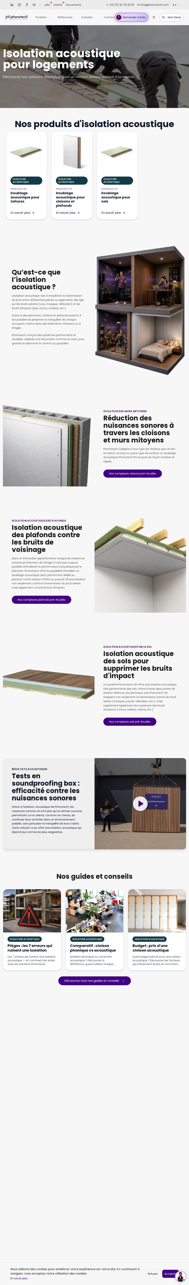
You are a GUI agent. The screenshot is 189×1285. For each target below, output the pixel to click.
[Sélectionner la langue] (176, 5)
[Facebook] (26, 4)
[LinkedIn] (12, 4)
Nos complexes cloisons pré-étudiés (132, 473)
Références (65, 17)
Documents (73, 5)
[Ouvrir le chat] (180, 1276)
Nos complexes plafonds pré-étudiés (41, 600)
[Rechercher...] (154, 17)
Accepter (170, 1274)
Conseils (86, 17)
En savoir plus (19, 1278)
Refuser (153, 1274)
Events (58, 5)
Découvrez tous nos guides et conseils (91, 981)
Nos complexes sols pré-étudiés (129, 722)
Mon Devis (174, 17)
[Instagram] (19, 4)
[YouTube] (34, 4)
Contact (109, 17)
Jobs (47, 5)
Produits (41, 17)
